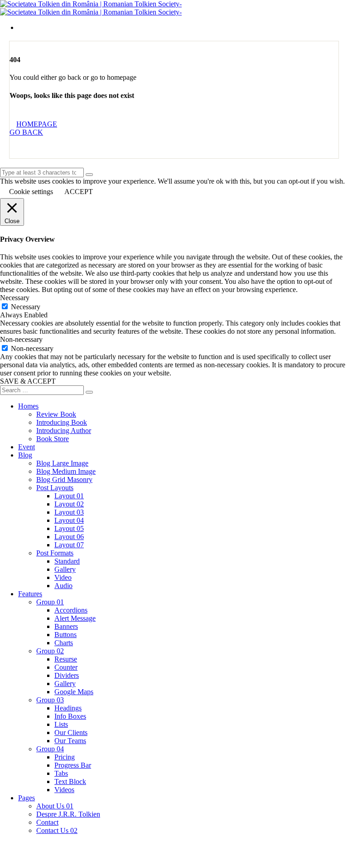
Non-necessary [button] (21, 339)
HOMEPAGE (36, 124)
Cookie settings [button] (31, 191)
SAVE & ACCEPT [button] (28, 381)
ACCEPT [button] (78, 191)
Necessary (25, 307)
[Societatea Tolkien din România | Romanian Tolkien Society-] (91, 4)
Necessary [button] (14, 298)
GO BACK (26, 132)
